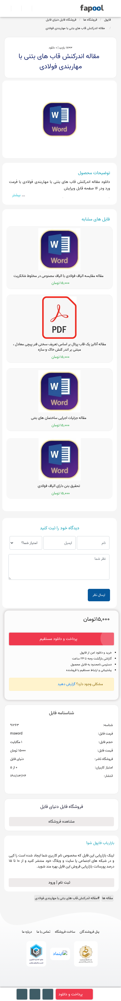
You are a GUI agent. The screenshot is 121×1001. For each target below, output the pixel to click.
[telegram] (50, 984)
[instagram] (60, 984)
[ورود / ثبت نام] (14, 8)
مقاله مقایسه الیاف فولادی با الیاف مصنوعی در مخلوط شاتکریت (59, 276)
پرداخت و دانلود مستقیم (58, 639)
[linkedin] (81, 984)
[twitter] (71, 984)
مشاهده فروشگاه (61, 821)
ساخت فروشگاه (65, 931)
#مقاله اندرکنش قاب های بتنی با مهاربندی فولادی (67, 898)
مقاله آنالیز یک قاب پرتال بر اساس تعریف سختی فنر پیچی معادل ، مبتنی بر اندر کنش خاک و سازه (59, 347)
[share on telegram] (54, 785)
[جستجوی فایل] (35, 8)
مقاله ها (107, 898)
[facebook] (39, 984)
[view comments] (68, 785)
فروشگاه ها (90, 19)
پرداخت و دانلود (71, 994)
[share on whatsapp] (61, 785)
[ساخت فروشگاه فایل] (24, 8)
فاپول (107, 19)
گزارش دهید (66, 684)
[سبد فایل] (6, 8)
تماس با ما (43, 931)
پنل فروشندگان (89, 931)
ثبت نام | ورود (59, 882)
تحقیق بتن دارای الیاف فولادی (60, 486)
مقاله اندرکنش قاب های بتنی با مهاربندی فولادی (76, 28)
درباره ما (27, 931)
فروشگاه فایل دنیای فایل (61, 19)
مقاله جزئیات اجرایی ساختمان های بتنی (59, 418)
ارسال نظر (99, 595)
